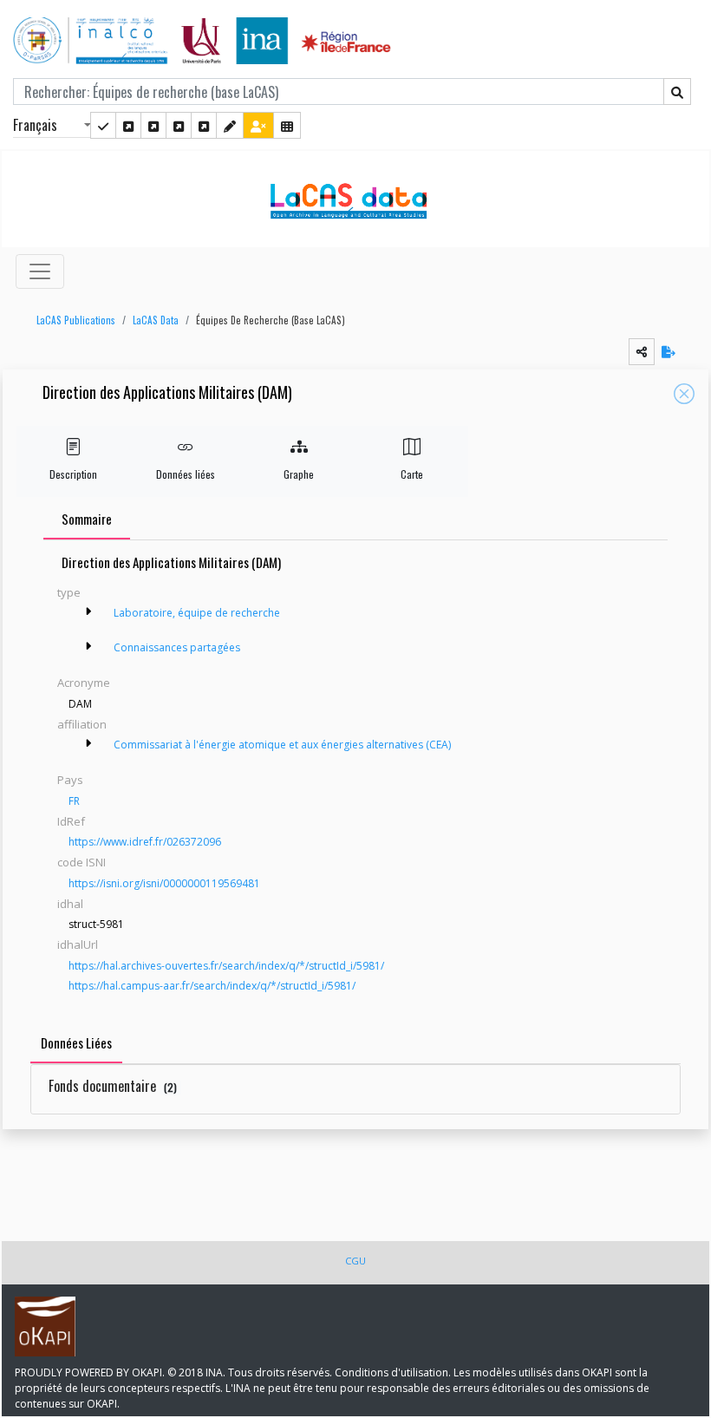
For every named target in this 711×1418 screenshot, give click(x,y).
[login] (258, 125)
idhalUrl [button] (77, 944)
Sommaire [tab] (87, 518)
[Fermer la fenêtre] (684, 393)
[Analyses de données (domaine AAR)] (179, 125)
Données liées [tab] (76, 1042)
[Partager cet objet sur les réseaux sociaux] (642, 351)
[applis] (287, 125)
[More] (88, 611)
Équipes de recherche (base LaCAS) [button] (270, 320)
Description (73, 474)
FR (74, 801)
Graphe (299, 474)
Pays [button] (70, 779)
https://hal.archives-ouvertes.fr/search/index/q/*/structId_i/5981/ (226, 965)
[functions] (230, 125)
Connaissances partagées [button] (177, 647)
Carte (412, 474)
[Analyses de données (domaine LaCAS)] (204, 125)
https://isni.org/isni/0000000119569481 (164, 883)
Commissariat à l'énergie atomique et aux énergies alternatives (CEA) (282, 744)
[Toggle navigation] (40, 271)
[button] (71, 320)
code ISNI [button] (81, 862)
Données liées (185, 474)
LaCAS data (156, 320)
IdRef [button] (71, 821)
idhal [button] (70, 904)
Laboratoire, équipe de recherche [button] (197, 612)
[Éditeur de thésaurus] (153, 125)
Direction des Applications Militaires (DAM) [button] (167, 393)
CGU (355, 1260)
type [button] (69, 592)
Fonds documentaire (113, 1085)
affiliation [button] (82, 724)
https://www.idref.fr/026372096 (144, 841)
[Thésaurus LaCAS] (128, 125)
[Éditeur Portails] (103, 125)
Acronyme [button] (83, 682)
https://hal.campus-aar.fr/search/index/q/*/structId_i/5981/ (212, 985)
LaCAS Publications (75, 320)
